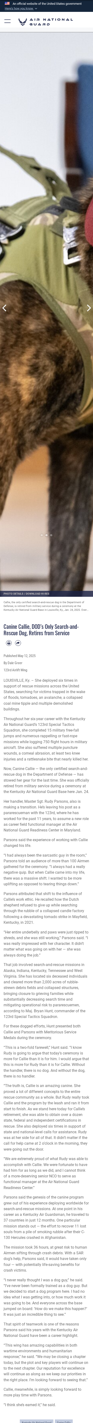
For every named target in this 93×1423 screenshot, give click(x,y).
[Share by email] (18, 643)
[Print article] (9, 643)
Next (88, 308)
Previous (4, 308)
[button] (21, 8)
